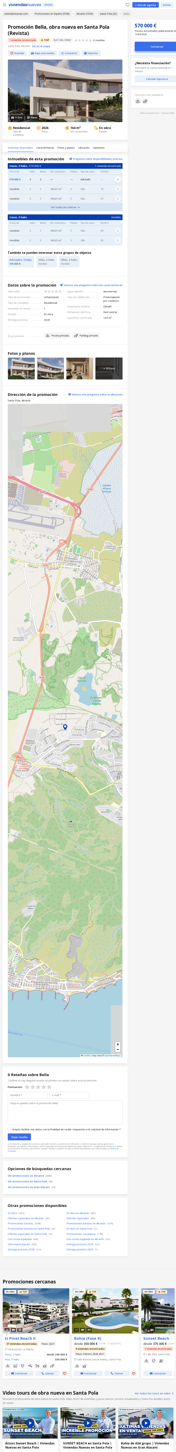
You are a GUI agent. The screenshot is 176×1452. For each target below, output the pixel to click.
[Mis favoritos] (127, 5)
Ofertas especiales (81, 1218)
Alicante (48, 4)
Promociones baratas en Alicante (90, 1223)
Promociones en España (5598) (52, 13)
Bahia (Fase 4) (105, 1311)
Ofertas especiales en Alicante (29, 1218)
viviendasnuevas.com (16, 13)
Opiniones (99, 147)
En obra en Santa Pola (82, 1228)
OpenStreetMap (112, 1055)
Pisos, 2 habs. (13, 1354)
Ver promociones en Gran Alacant (31, 1187)
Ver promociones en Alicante (30, 1175)
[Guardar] (64, 1373)
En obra (16, 1213)
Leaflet (86, 1055)
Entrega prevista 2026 (83, 1244)
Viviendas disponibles (20, 147)
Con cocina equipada (23, 1239)
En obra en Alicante (81, 1213)
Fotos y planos (66, 147)
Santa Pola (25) (108, 13)
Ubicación (83, 147)
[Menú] (5, 5)
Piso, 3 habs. (12, 1359)
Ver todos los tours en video (153, 1393)
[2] (29, 1087)
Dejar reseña (19, 1137)
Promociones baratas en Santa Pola (31, 1228)
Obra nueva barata (22, 1244)
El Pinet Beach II (36, 1311)
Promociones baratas (24, 1223)
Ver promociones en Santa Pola (30, 1181)
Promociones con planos (85, 1234)
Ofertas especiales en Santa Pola (30, 1234)
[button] (65, 727)
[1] (27, 1087)
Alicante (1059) (84, 13)
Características (45, 147)
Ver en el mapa (41, 46)
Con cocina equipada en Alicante (88, 1239)
